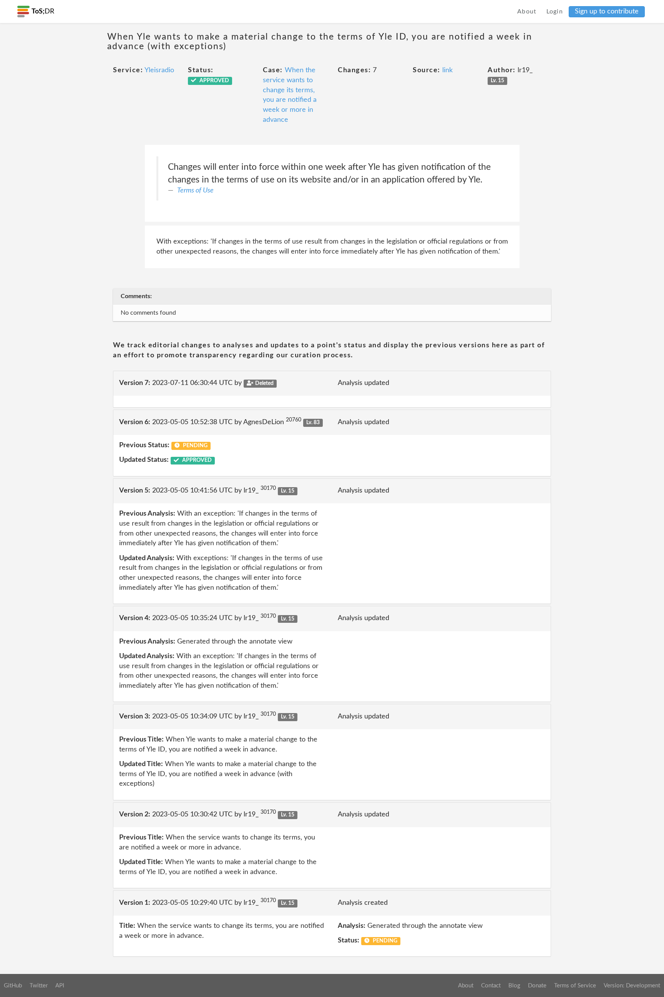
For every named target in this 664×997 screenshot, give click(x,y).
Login (554, 11)
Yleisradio (159, 70)
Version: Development (632, 986)
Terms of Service (575, 986)
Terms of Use (195, 190)
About (527, 11)
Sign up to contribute (607, 11)
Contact (491, 986)
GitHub (13, 986)
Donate (537, 986)
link (447, 70)
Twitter (39, 986)
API (59, 986)
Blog (514, 986)
